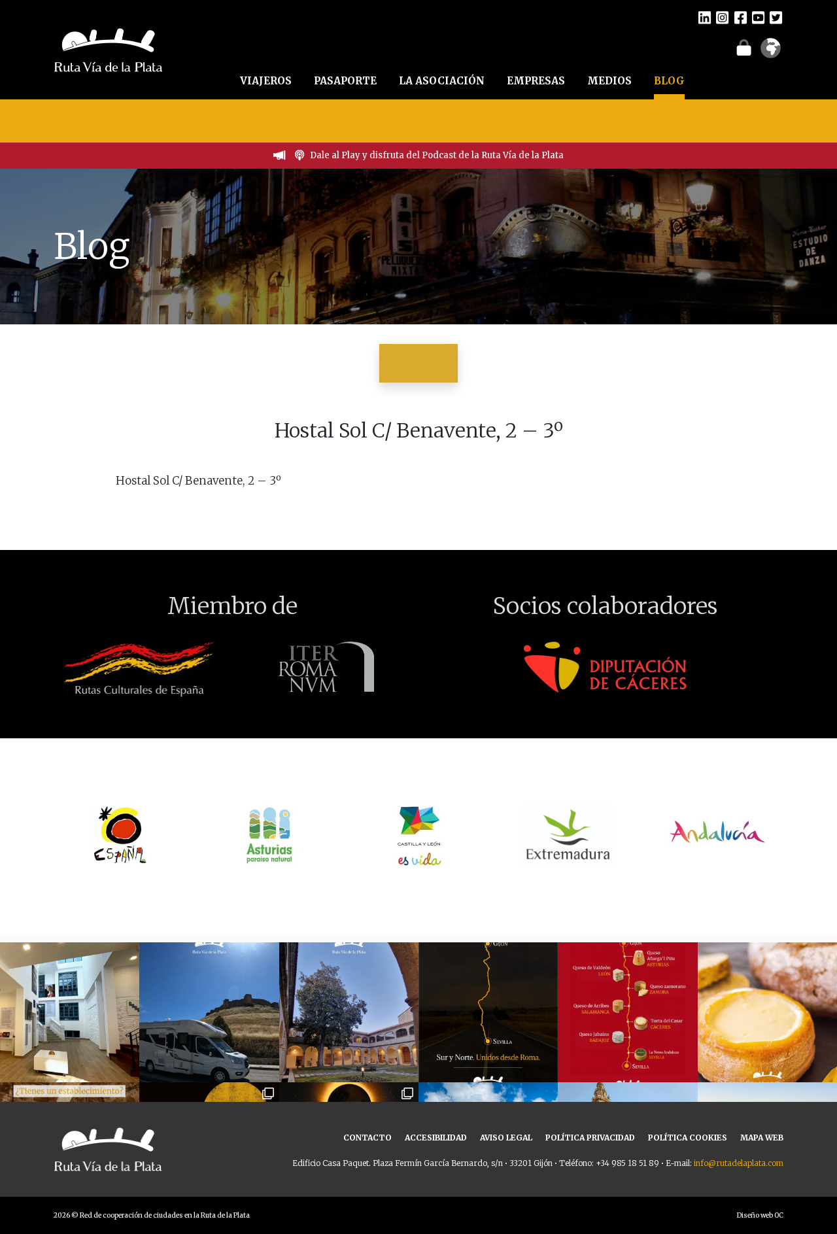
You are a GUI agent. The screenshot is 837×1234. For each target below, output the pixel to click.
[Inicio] (108, 48)
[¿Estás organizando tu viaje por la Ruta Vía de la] (69, 1012)
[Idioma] (770, 52)
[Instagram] (722, 17)
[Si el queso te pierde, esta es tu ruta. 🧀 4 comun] (627, 1012)
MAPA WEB (761, 1137)
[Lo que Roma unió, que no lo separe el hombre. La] (488, 1012)
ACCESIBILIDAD (436, 1137)
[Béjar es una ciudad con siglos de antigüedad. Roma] (348, 1012)
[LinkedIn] (704, 17)
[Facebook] (740, 17)
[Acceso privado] (744, 47)
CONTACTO (367, 1137)
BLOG (669, 81)
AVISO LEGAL (506, 1137)
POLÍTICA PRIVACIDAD (590, 1137)
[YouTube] (758, 17)
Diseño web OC (760, 1215)
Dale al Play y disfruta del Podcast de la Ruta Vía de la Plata (437, 155)
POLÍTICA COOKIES (687, 1137)
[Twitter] (776, 17)
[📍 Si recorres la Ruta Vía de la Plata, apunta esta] (767, 1012)
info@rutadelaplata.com (738, 1163)
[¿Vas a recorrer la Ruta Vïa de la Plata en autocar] (209, 1012)
